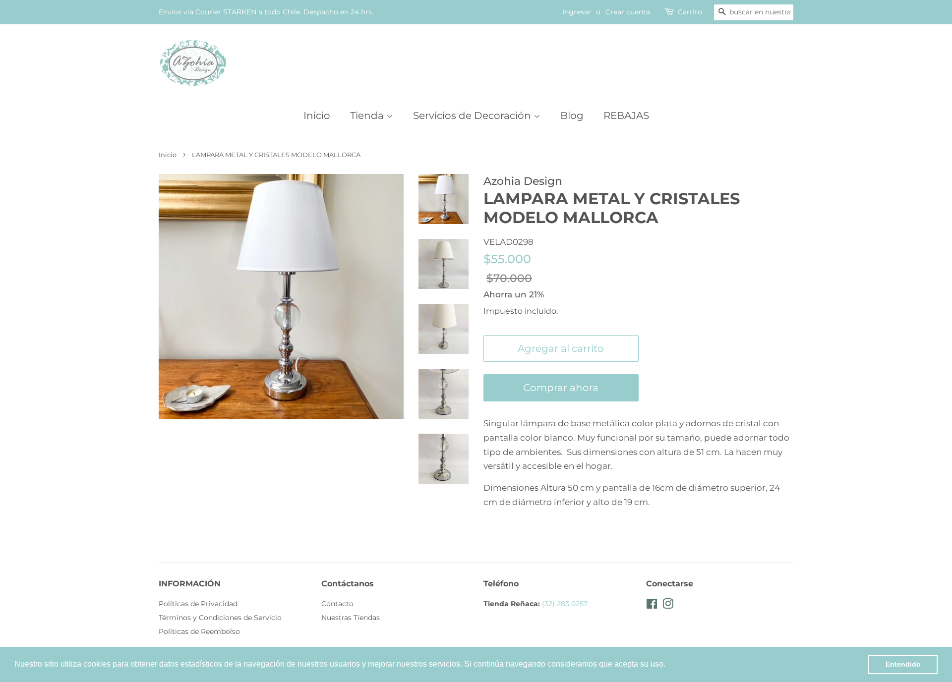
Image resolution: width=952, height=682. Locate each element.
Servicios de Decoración (473, 115)
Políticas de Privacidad (198, 603)
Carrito (690, 11)
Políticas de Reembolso (199, 631)
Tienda (368, 115)
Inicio (316, 115)
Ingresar (576, 11)
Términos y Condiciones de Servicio (220, 617)
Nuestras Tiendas (350, 617)
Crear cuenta (627, 11)
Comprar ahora (560, 388)
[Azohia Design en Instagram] (667, 605)
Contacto (337, 603)
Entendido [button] (903, 664)
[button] (668, 665)
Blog (572, 115)
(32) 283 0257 (565, 603)
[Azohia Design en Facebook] (651, 605)
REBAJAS (626, 115)
